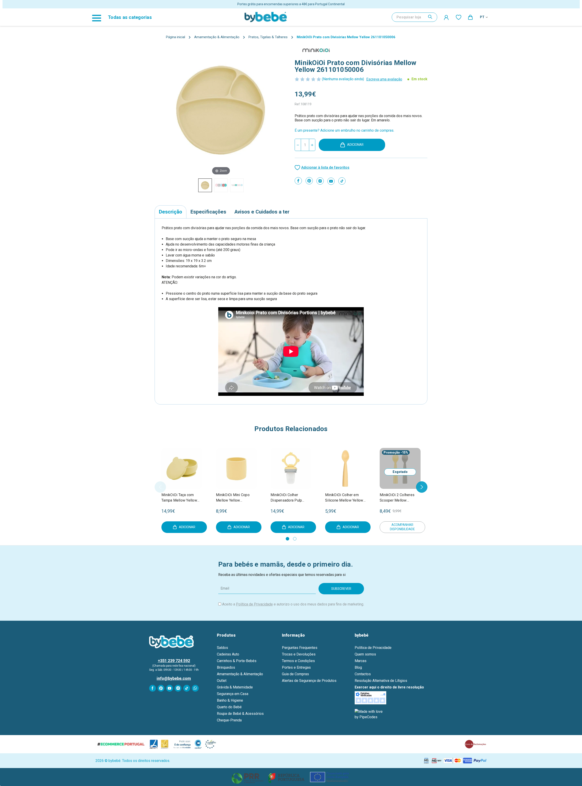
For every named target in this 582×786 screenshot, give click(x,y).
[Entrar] (446, 17)
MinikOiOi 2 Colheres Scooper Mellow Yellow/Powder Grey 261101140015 (397, 498)
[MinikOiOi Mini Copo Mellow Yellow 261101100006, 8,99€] (236, 468)
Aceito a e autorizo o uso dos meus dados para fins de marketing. (293, 604)
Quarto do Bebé (229, 707)
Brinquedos (226, 667)
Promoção (392, 452)
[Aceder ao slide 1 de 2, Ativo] (287, 538)
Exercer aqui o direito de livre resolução (389, 687)
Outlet (221, 680)
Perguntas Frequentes (299, 647)
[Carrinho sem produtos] (470, 17)
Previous (160, 487)
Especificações (208, 212)
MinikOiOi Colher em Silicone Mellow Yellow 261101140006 (344, 498)
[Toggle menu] (99, 17)
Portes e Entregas (296, 667)
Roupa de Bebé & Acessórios (240, 713)
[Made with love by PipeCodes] (369, 714)
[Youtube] (331, 181)
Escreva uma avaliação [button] (384, 79)
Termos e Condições (298, 661)
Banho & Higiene (230, 700)
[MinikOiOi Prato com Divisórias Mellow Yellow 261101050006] (221, 185)
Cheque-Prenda (229, 720)
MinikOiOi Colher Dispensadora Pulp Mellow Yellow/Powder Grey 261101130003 (290, 498)
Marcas (360, 661)
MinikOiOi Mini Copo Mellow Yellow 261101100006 (233, 498)
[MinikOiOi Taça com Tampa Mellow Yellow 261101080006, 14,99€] (181, 468)
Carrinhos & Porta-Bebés (236, 661)
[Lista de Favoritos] (458, 17)
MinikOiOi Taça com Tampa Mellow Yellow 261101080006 (179, 498)
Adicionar (355, 144)
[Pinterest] (309, 180)
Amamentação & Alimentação (240, 674)
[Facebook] (298, 180)
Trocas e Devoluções (299, 654)
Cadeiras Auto (228, 654)
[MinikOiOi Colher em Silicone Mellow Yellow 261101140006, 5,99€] (345, 468)
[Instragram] (320, 181)
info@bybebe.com (174, 678)
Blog (358, 667)
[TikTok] (342, 181)
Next (421, 487)
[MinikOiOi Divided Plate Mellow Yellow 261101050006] (205, 185)
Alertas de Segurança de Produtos (309, 680)
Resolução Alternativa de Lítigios (381, 680)
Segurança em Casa (232, 694)
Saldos (222, 647)
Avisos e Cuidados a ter (261, 212)
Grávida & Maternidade (235, 687)
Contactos (363, 674)
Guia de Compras (295, 674)
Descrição (170, 212)
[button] (291, 777)
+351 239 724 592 (174, 660)
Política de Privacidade (254, 604)
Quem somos (365, 654)
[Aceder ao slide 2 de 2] (294, 538)
